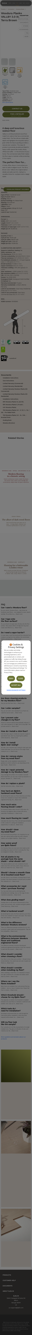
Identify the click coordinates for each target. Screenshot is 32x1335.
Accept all (16, 685)
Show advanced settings (16, 690)
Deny (11, 678)
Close (20, 678)
